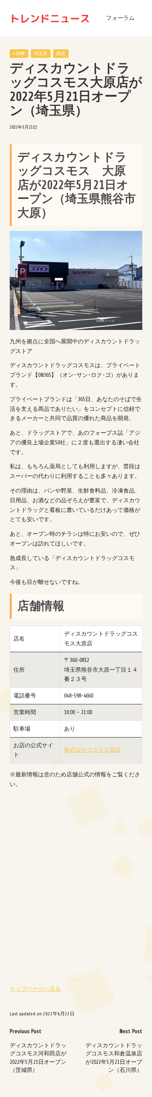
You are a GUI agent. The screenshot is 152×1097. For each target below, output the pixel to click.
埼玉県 (40, 53)
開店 (60, 53)
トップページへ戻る (35, 989)
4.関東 (19, 53)
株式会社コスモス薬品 (92, 750)
